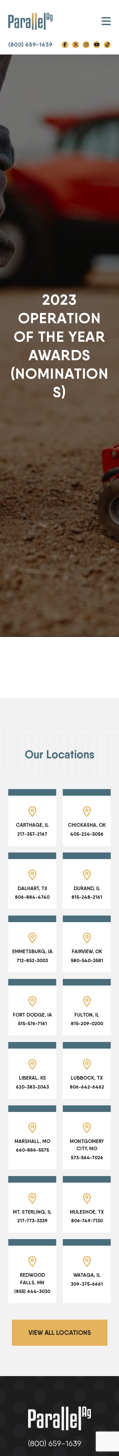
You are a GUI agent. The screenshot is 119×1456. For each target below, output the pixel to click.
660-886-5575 (32, 1150)
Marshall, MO (32, 1141)
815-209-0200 (87, 1023)
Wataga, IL (86, 1275)
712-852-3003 (32, 960)
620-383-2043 (32, 1087)
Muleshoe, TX (87, 1212)
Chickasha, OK (87, 825)
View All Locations (59, 1332)
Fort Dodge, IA (32, 1015)
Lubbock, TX (87, 1078)
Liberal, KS (32, 1078)
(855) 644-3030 (32, 1291)
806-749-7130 (87, 1221)
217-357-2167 (32, 834)
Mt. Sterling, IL (32, 1212)
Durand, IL (87, 888)
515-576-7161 (32, 1023)
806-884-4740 (32, 897)
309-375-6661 (87, 1284)
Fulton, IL (86, 1015)
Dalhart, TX (32, 888)
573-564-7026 (87, 1158)
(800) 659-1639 (30, 44)
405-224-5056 (86, 834)
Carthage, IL (32, 825)
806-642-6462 (87, 1087)
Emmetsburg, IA (32, 951)
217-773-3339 (32, 1221)
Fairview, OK (87, 951)
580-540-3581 (87, 960)
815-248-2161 (86, 897)
